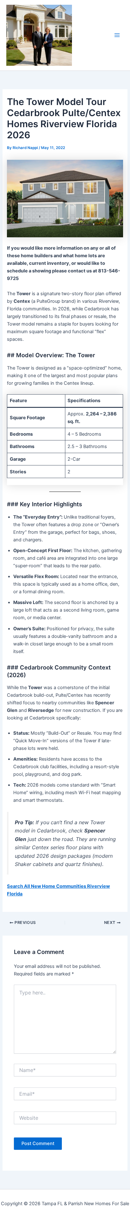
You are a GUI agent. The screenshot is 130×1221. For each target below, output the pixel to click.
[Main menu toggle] (117, 35)
